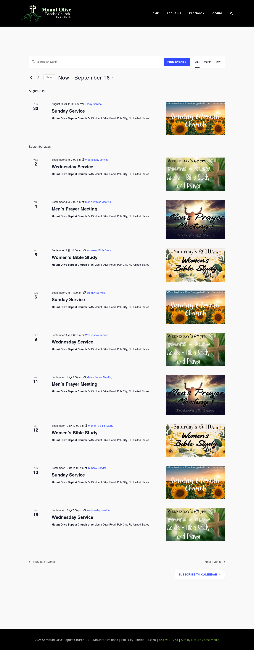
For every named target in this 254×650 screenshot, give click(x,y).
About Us (174, 13)
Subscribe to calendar (198, 574)
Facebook (196, 13)
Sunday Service (68, 111)
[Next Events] (38, 77)
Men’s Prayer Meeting (74, 208)
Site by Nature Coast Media (200, 640)
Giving (217, 13)
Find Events (177, 62)
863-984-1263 (168, 640)
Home (154, 13)
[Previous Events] (31, 77)
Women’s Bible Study (74, 257)
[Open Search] (231, 13)
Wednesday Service (72, 166)
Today (49, 77)
